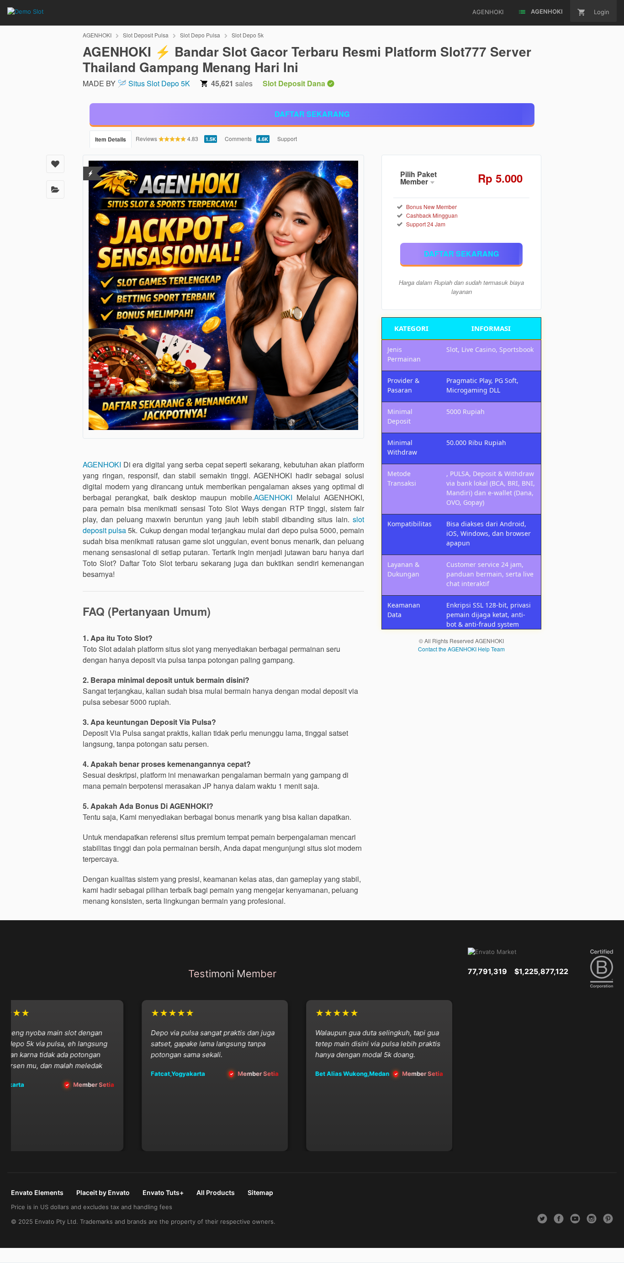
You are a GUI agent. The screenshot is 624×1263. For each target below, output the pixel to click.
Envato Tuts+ (163, 1192)
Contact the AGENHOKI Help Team (461, 649)
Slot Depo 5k (248, 35)
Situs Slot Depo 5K (159, 83)
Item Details (110, 139)
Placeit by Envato (103, 1192)
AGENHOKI (97, 35)
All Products (215, 1192)
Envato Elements (37, 1192)
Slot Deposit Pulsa (146, 35)
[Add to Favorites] (55, 164)
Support (287, 138)
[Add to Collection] (55, 189)
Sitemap (260, 1192)
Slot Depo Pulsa (200, 35)
